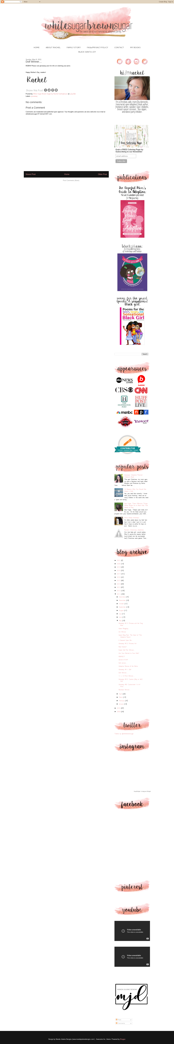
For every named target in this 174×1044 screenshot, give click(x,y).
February (122, 701)
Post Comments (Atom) (71, 180)
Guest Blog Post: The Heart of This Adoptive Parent (130, 636)
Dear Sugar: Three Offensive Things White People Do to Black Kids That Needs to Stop (136, 505)
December (122, 597)
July (120, 614)
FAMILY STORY (74, 47)
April (121, 694)
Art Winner (122, 632)
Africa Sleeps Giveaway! (131, 517)
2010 (119, 708)
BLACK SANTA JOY (87, 51)
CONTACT (119, 47)
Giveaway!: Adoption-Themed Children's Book (133, 476)
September (122, 607)
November (122, 600)
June (121, 617)
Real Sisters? (123, 647)
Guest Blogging (123, 628)
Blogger (122, 1039)
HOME (36, 47)
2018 (119, 570)
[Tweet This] (49, 91)
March (121, 697)
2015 (119, 580)
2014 (119, 584)
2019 (119, 567)
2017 (119, 574)
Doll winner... (123, 663)
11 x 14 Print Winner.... (127, 676)
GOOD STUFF (123, 660)
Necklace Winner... (125, 690)
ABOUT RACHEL (53, 47)
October (122, 604)
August (121, 610)
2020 (119, 564)
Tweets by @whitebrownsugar (124, 734)
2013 (119, 587)
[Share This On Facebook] (45, 91)
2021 (119, 560)
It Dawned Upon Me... (126, 640)
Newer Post (31, 174)
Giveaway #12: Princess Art (127, 643)
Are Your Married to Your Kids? (129, 653)
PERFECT (122, 656)
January (121, 704)
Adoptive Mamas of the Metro (128, 666)
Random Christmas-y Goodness (134, 530)
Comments (121, 1023)
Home (66, 174)
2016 (119, 577)
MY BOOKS (135, 47)
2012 (119, 590)
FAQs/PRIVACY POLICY (97, 47)
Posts (119, 1020)
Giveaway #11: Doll (125, 669)
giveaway (34, 96)
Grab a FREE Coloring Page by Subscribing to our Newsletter (129, 151)
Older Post (102, 174)
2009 (119, 711)
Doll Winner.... (123, 673)
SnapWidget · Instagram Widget (142, 791)
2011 (119, 594)
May (120, 620)
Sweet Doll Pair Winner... (127, 650)
